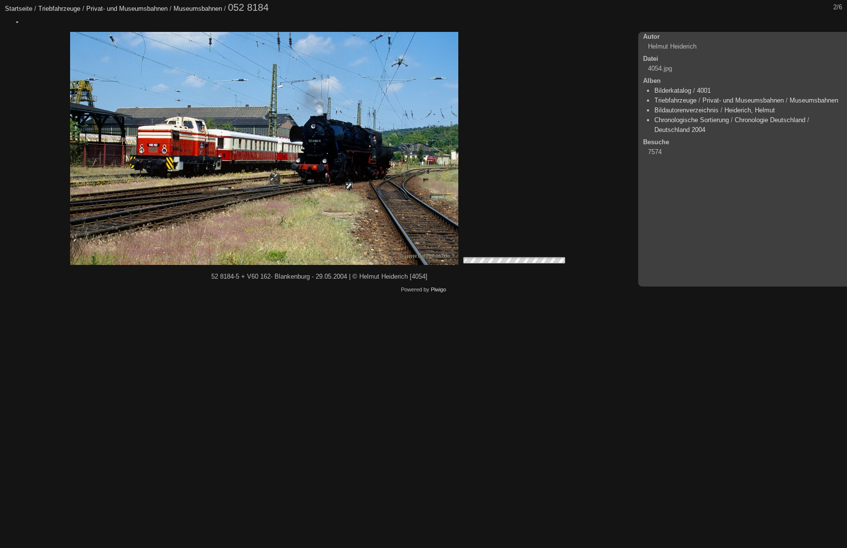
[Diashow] (33, 22)
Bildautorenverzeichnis (686, 110)
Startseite (18, 8)
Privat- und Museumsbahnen (127, 8)
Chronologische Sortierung (691, 120)
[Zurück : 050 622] (816, 22)
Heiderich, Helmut (749, 110)
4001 (704, 90)
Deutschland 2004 (679, 129)
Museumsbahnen (198, 8)
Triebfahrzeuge (59, 8)
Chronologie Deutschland (770, 120)
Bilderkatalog (672, 90)
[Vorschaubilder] (795, 22)
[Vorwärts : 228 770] (836, 22)
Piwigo (438, 289)
